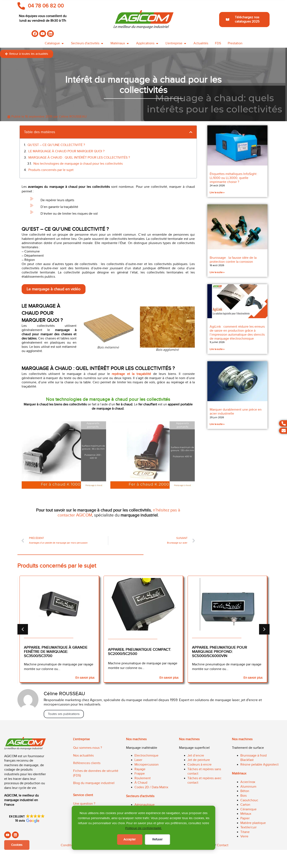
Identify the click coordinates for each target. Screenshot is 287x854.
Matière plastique (253, 823)
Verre (244, 836)
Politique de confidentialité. (143, 828)
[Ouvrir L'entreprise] (185, 43)
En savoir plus (85, 677)
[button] (190, 132)
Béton (244, 791)
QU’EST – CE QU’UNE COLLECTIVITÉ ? (56, 145)
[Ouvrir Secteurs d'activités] (102, 43)
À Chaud (140, 783)
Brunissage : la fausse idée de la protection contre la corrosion (233, 260)
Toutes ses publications (64, 714)
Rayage (139, 769)
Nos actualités (83, 756)
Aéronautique (144, 805)
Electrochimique (146, 756)
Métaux (245, 814)
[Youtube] (42, 33)
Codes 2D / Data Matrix (151, 787)
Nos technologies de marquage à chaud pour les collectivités (78, 164)
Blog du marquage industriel (94, 783)
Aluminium (248, 787)
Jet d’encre (195, 756)
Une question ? (84, 804)
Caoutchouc (249, 800)
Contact (222, 845)
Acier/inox (247, 782)
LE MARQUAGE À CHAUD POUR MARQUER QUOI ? (66, 151)
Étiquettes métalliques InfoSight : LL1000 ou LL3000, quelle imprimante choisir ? (234, 178)
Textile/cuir (248, 827)
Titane (245, 832)
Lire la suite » (217, 192)
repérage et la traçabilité (131, 374)
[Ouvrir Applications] (157, 43)
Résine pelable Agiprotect (259, 765)
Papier (245, 818)
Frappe (139, 774)
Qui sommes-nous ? (87, 748)
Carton (245, 805)
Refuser (157, 839)
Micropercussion (146, 765)
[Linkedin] (50, 33)
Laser (138, 760)
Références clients (86, 763)
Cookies (16, 845)
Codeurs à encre (199, 765)
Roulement (142, 778)
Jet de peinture (198, 760)
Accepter (130, 839)
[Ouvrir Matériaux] (127, 43)
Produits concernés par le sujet (51, 170)
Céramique (248, 809)
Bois (243, 796)
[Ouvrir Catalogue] (62, 43)
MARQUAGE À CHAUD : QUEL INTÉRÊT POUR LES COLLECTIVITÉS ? (79, 158)
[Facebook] (35, 33)
